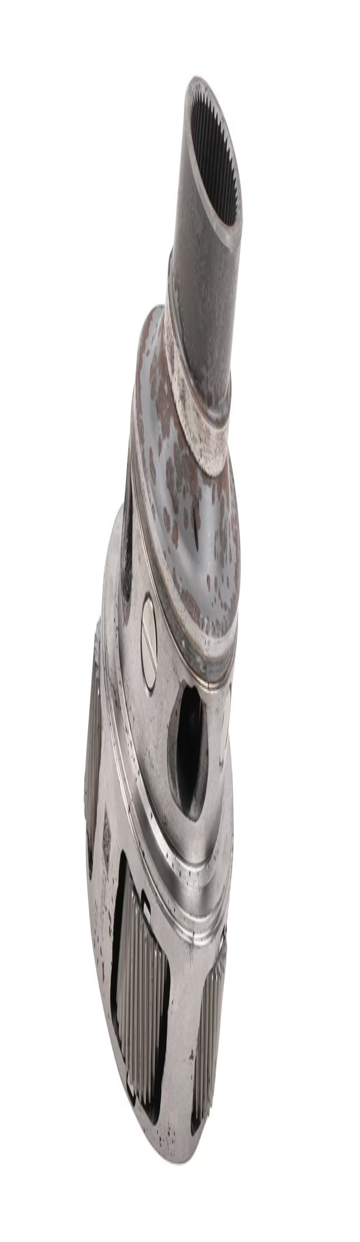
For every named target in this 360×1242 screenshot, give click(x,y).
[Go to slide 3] (6, 750)
